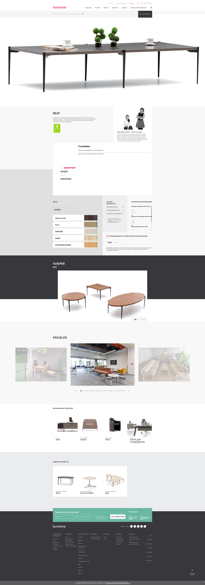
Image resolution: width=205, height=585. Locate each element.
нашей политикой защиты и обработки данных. (118, 583)
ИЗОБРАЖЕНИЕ (65, 179)
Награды (55, 547)
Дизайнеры (115, 7)
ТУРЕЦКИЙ (150, 548)
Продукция (88, 7)
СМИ (79, 564)
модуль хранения (69, 544)
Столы (67, 537)
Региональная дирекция (134, 538)
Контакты (111, 3)
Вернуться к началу (192, 574)
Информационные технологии (82, 546)
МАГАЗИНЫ (106, 534)
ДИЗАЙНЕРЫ (94, 534)
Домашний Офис (120, 540)
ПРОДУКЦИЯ (69, 534)
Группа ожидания (69, 542)
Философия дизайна (95, 538)
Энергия (80, 570)
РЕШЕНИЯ (118, 534)
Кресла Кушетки (69, 540)
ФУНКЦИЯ (64, 171)
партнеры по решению (58, 546)
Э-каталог (133, 514)
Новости (54, 540)
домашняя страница (56, 13)
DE (142, 3)
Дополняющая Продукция (74, 13)
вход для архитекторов (121, 3)
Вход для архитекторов (112, 221)
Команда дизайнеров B (96, 537)
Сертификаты (56, 549)
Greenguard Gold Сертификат (114, 213)
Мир (105, 538)
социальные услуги (82, 555)
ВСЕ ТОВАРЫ (146, 14)
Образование (119, 537)
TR (145, 3)
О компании (55, 538)
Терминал (118, 544)
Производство (56, 542)
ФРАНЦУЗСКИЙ (149, 560)
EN (147, 3)
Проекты (106, 7)
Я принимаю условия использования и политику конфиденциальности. (102, 516)
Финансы (80, 567)
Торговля (80, 537)
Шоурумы (124, 7)
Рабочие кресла (69, 538)
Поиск (151, 535)
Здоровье (80, 543)
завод (130, 540)
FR (150, 3)
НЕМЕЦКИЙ (149, 556)
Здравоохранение (120, 538)
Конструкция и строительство (81, 551)
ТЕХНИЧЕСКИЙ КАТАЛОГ (113, 210)
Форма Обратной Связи (134, 544)
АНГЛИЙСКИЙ (149, 552)
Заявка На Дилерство (133, 542)
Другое (80, 573)
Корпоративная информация (139, 7)
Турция (105, 537)
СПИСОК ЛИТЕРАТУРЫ (83, 534)
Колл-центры (119, 542)
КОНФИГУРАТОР (70, 168)
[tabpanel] (102, 364)
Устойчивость (56, 544)
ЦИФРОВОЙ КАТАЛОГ (112, 207)
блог (138, 3)
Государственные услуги (84, 561)
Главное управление (133, 537)
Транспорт (80, 558)
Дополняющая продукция (71, 546)
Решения (97, 7)
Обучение (80, 540)
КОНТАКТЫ (131, 534)
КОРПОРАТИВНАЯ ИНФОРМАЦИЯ (57, 535)
